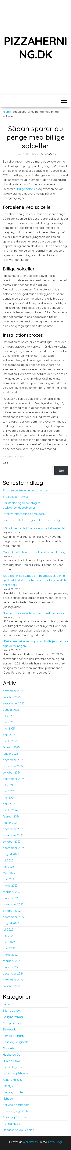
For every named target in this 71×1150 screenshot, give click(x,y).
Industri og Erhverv (15, 1073)
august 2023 (11, 854)
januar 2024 (10, 823)
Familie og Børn (13, 1036)
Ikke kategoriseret (15, 1067)
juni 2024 (8, 791)
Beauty (7, 1004)
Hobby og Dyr (12, 1054)
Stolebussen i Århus (16, 496)
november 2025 (13, 691)
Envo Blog (55, 1142)
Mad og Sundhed (14, 1092)
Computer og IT (13, 1023)
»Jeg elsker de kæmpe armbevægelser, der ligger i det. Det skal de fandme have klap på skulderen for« (34, 580)
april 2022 (9, 948)
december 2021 (13, 973)
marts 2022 (10, 954)
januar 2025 (10, 753)
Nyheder (8, 1098)
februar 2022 (11, 961)
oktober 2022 (12, 910)
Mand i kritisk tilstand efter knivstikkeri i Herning (34, 552)
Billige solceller (27, 189)
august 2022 (11, 923)
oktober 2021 (11, 986)
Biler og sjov (11, 1010)
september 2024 (13, 779)
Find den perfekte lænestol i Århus (25, 490)
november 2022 (13, 904)
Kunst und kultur (13, 1079)
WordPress (30, 1142)
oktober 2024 (12, 772)
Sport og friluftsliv (15, 1117)
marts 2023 (10, 885)
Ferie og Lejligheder (16, 1042)
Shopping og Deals (15, 1111)
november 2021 (13, 980)
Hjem (6, 111)
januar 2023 (10, 898)
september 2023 (13, 848)
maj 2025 (9, 728)
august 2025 (11, 709)
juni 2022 (8, 936)
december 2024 (13, 760)
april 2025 (9, 735)
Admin (52, 154)
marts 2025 (10, 741)
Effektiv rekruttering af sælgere (24, 514)
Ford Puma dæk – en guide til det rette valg (31, 520)
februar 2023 (11, 892)
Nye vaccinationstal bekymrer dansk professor (34, 613)
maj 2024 (9, 797)
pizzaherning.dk (35, 47)
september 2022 (13, 917)
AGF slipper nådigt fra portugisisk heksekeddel (34, 528)
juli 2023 (8, 860)
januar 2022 (10, 967)
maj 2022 (9, 942)
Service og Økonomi (16, 1105)
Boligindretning (13, 1017)
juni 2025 (8, 722)
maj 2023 (9, 873)
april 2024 (9, 804)
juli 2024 (8, 785)
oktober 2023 (12, 841)
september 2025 (13, 703)
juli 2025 (8, 716)
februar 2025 (11, 747)
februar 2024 (11, 816)
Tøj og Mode (11, 1123)
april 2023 (9, 879)
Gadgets (8, 1048)
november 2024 (13, 766)
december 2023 (13, 829)
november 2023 (13, 835)
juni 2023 (8, 866)
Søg (5, 463)
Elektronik (20, 456)
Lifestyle (8, 1086)
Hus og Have (11, 1061)
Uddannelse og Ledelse (18, 1130)
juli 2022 (8, 929)
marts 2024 (10, 810)
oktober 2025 (12, 697)
